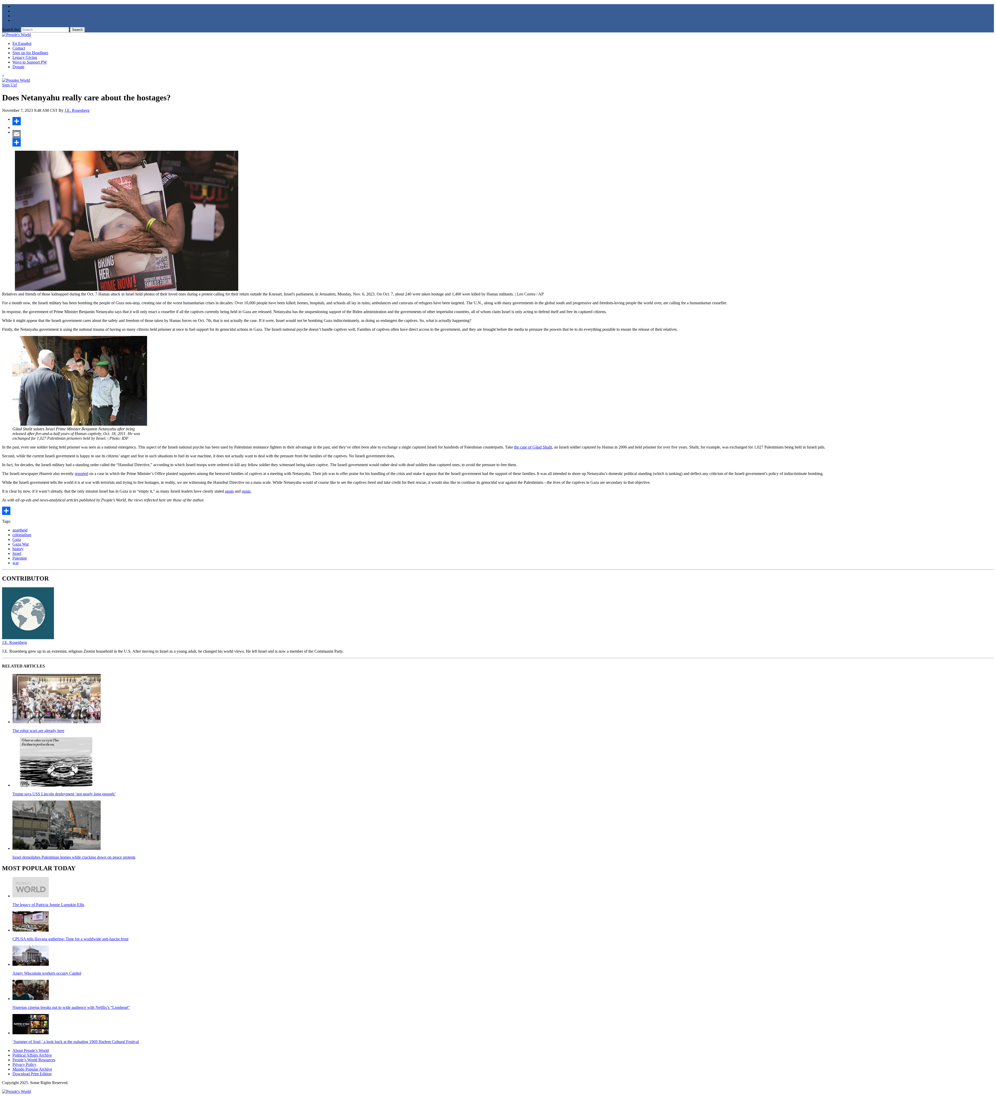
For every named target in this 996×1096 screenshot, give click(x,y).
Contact (18, 48)
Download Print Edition (32, 1074)
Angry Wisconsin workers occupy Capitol (46, 973)
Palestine (19, 558)
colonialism (21, 535)
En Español (21, 43)
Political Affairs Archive (32, 1055)
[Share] (503, 121)
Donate (18, 67)
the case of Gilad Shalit (533, 447)
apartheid (19, 530)
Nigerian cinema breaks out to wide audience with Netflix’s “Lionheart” (71, 1007)
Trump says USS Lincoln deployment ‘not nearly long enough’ (64, 794)
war (15, 563)
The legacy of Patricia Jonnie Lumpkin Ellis (48, 904)
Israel (16, 553)
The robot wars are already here (38, 730)
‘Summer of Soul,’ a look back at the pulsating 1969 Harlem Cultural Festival (75, 1041)
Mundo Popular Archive (32, 1069)
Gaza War (20, 544)
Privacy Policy (24, 1064)
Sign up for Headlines (30, 53)
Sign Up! (9, 85)
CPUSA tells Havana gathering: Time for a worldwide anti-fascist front (70, 939)
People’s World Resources (33, 1060)
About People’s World (30, 1050)
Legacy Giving (24, 57)
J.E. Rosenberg (77, 110)
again (229, 491)
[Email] (503, 134)
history (18, 549)
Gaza (16, 539)
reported (81, 473)
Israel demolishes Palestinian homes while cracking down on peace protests (73, 857)
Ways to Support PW (29, 62)
